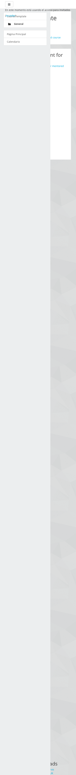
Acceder (10, 15)
